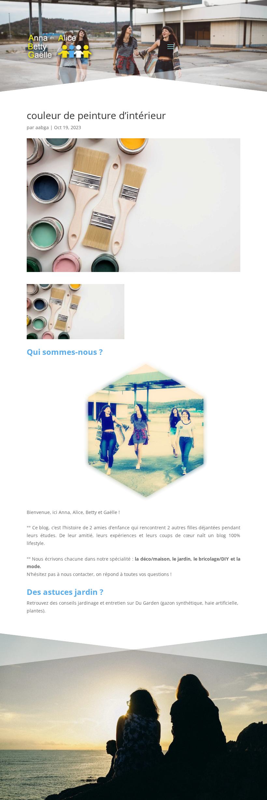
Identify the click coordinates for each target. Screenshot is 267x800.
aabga (42, 127)
